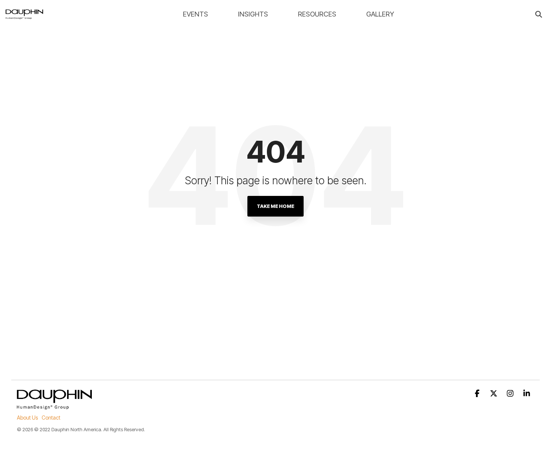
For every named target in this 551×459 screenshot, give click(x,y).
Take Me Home (275, 206)
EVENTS (195, 14)
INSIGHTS (253, 14)
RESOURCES (317, 14)
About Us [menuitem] (27, 417)
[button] (478, 394)
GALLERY (380, 14)
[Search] (539, 14)
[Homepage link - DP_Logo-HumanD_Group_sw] (54, 405)
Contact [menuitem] (51, 417)
